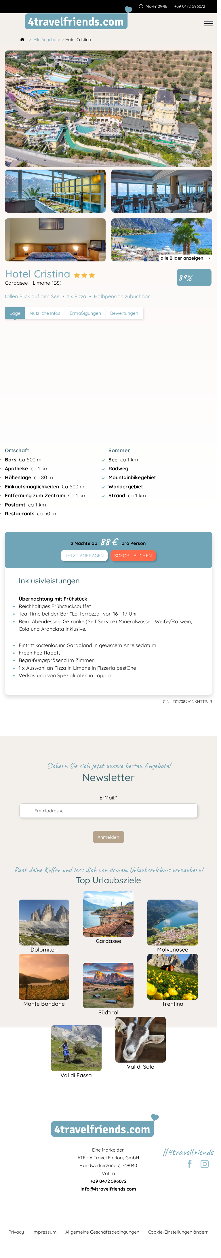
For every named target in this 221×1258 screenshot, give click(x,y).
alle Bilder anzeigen (183, 258)
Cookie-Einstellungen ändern (178, 1232)
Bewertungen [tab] (124, 313)
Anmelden (108, 837)
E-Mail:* (108, 797)
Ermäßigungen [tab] (85, 313)
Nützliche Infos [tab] (45, 313)
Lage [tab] (14, 313)
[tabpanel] (108, 427)
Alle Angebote (47, 39)
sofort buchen (133, 555)
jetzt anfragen (84, 555)
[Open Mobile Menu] (208, 23)
